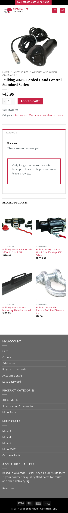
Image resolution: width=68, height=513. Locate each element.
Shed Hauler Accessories (17, 406)
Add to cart (30, 101)
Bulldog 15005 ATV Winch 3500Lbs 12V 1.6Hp (17, 251)
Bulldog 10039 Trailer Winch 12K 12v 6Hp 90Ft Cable (49, 252)
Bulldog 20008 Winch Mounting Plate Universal (16, 309)
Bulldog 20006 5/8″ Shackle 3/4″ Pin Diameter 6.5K (50, 310)
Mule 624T (9, 449)
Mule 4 (6, 437)
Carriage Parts (11, 455)
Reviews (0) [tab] (11, 133)
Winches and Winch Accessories (46, 115)
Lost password (11, 381)
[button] (54, 10)
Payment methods (14, 369)
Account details (12, 375)
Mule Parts (9, 412)
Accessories (20, 72)
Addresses (8, 363)
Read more (9, 488)
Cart (5, 351)
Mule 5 (6, 443)
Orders (6, 357)
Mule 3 (6, 430)
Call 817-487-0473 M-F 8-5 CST (33, 2)
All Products (10, 400)
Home (5, 72)
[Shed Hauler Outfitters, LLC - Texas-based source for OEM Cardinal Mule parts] (25, 10)
